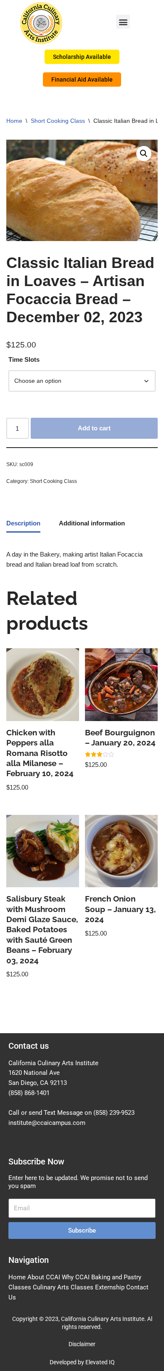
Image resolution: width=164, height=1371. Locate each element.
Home (14, 120)
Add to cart (94, 428)
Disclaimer (82, 1344)
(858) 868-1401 (29, 1093)
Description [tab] (23, 523)
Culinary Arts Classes (63, 1287)
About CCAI (43, 1277)
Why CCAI (76, 1277)
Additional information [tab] (92, 523)
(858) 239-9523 (114, 1112)
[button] (123, 22)
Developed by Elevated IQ (82, 1362)
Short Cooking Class (58, 120)
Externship (109, 1287)
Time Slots (24, 359)
